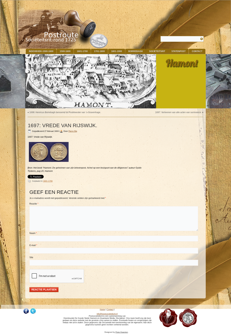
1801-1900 (116, 51)
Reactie (33, 203)
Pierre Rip (72, 131)
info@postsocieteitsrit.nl (107, 314)
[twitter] (33, 311)
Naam (33, 233)
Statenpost (178, 51)
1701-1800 (99, 51)
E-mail (33, 245)
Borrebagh (135, 51)
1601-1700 (82, 51)
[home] (63, 29)
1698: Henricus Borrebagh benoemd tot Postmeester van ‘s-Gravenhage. (65, 112)
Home (102, 309)
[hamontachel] (168, 326)
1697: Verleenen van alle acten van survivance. (178, 112)
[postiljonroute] (26, 311)
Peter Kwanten (122, 332)
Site (31, 257)
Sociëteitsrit (157, 51)
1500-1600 (65, 51)
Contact (197, 51)
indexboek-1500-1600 (41, 51)
